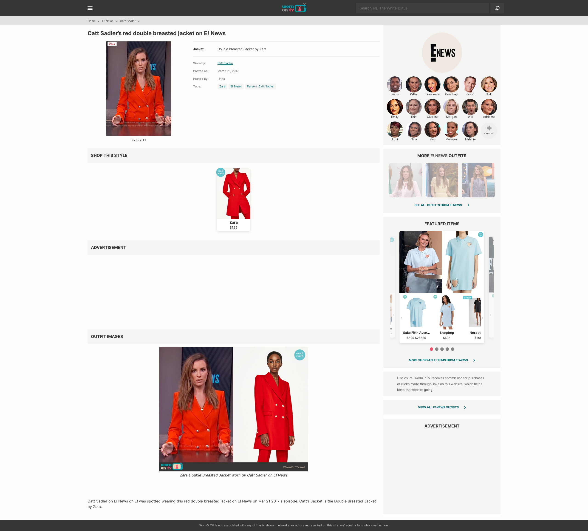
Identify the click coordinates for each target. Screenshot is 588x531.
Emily (395, 116)
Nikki (489, 94)
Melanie (470, 139)
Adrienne (489, 116)
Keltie (413, 94)
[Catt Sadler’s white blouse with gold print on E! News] (405, 180)
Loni (395, 139)
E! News (107, 21)
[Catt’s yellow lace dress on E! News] (442, 180)
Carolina (432, 116)
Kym (432, 139)
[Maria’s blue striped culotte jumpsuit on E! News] (478, 180)
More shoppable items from (438, 360)
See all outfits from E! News (438, 205)
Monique (451, 139)
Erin (413, 116)
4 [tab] (447, 349)
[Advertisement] (225, 290)
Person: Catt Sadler (260, 86)
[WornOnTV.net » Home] (294, 8)
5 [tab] (452, 349)
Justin (395, 94)
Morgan (451, 116)
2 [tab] (436, 349)
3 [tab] (442, 349)
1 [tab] (431, 349)
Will (470, 116)
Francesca (432, 94)
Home (92, 21)
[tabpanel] (441, 287)
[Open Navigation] (90, 8)
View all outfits (438, 407)
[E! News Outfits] (442, 52)
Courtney (451, 94)
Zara (222, 86)
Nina (414, 139)
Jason (470, 94)
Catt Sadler (128, 21)
